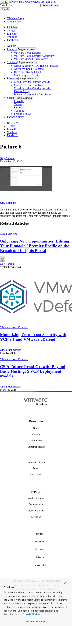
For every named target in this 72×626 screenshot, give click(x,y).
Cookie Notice (31, 614)
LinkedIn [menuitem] (19, 101)
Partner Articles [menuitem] (15, 116)
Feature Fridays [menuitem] (22, 113)
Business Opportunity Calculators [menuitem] (32, 94)
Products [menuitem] (12, 49)
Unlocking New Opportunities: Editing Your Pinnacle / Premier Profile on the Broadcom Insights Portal (34, 246)
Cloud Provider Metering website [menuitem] (32, 88)
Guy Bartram (7, 158)
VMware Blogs (15, 18)
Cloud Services (8, 233)
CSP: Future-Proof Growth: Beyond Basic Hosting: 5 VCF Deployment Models (32, 371)
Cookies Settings (35, 621)
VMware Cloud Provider (14, 327)
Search (4, 5)
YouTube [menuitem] (19, 110)
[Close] (65, 583)
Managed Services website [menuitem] (28, 85)
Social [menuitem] (10, 97)
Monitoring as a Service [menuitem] (27, 75)
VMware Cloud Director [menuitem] (27, 52)
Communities (14, 21)
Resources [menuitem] (12, 78)
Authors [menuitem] (11, 45)
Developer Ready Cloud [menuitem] (27, 72)
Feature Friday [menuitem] (22, 91)
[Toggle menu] (1, 13)
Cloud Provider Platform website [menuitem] (32, 81)
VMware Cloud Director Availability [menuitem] (34, 55)
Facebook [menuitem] (19, 107)
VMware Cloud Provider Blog (39, 1)
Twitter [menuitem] (18, 104)
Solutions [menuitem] (12, 62)
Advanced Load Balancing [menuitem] (29, 68)
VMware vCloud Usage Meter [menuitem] (31, 58)
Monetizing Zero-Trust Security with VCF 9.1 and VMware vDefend (33, 337)
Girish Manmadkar (10, 349)
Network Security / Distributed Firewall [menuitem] (36, 65)
